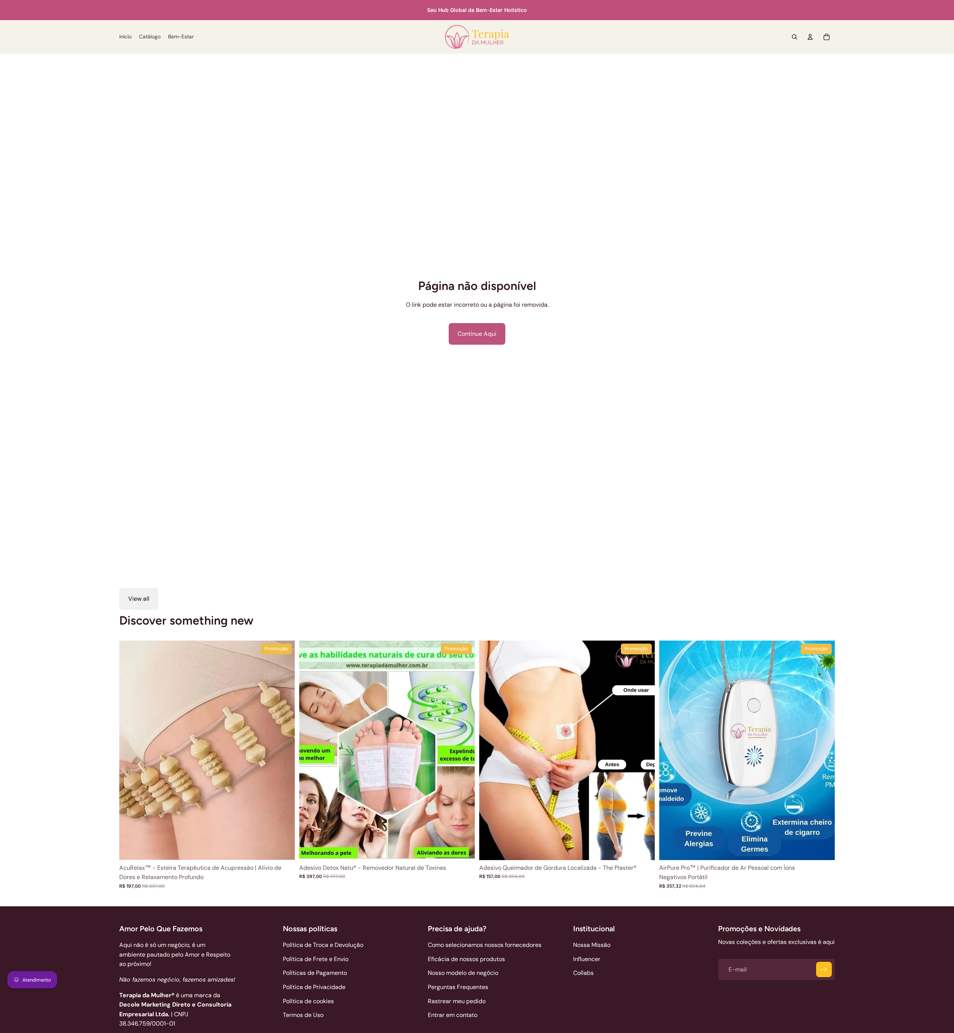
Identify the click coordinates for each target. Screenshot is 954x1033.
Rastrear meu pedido (457, 1001)
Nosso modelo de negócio (463, 973)
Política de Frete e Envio (315, 959)
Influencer (586, 959)
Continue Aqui (477, 334)
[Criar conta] (824, 969)
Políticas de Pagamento (315, 973)
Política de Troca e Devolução (323, 945)
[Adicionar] (463, 848)
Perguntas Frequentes (458, 987)
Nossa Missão (591, 945)
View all (138, 599)
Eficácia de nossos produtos (466, 959)
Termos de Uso (303, 1015)
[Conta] (810, 37)
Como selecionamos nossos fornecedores (484, 945)
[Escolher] (283, 848)
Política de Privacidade (314, 987)
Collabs (583, 973)
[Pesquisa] (794, 37)
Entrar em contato (452, 1015)
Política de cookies (308, 1001)
